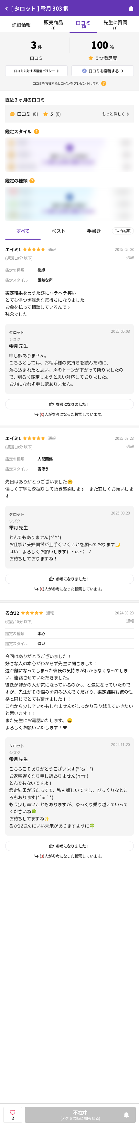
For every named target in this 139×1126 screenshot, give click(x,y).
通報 (52, 249)
